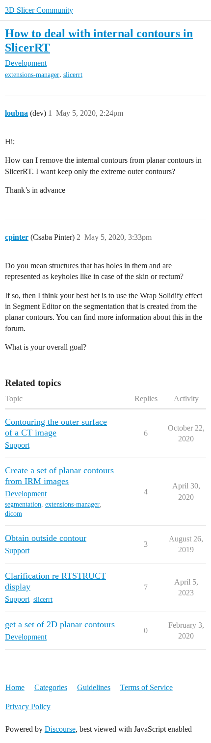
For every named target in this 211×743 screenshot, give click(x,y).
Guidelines (93, 687)
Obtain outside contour (45, 538)
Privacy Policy (28, 706)
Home (15, 687)
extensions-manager (32, 74)
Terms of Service (146, 687)
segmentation (23, 504)
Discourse (60, 729)
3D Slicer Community (39, 10)
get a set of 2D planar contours (60, 624)
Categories (50, 687)
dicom (13, 513)
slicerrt (72, 74)
